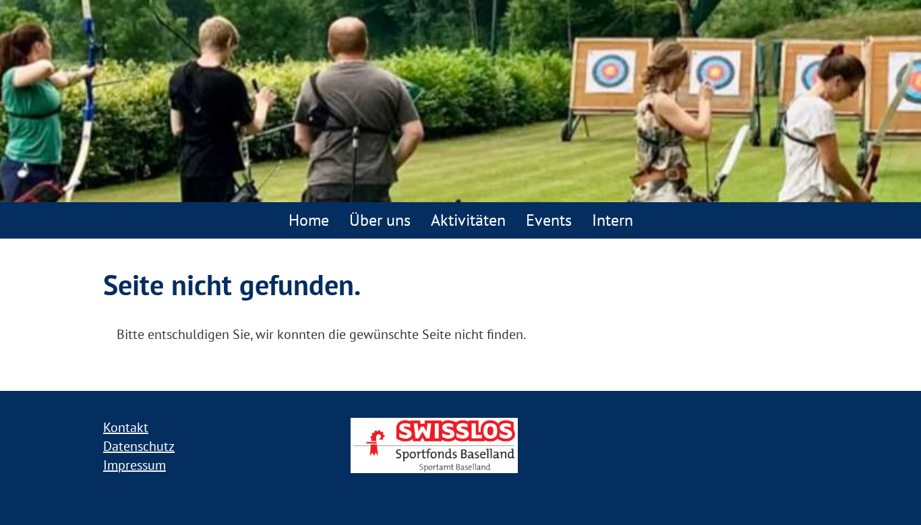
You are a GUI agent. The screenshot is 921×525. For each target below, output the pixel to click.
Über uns (380, 220)
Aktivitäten (468, 220)
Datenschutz (139, 446)
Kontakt (125, 427)
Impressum (134, 465)
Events (549, 220)
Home (309, 220)
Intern (612, 220)
